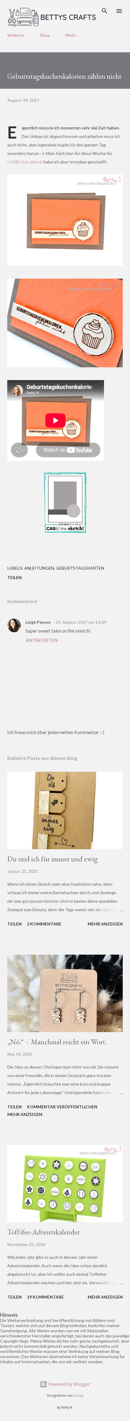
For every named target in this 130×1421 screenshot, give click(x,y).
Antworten (41, 640)
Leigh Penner (38, 622)
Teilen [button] (14, 577)
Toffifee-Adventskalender (43, 1232)
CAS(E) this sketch (25, 161)
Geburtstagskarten (80, 568)
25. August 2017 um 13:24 (81, 622)
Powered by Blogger (68, 1384)
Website (15, 35)
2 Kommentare (44, 923)
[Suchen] (104, 11)
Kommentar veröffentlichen (62, 1106)
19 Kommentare (45, 1296)
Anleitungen (39, 568)
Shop (45, 35)
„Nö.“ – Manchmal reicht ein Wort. (57, 1041)
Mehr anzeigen (105, 923)
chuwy (78, 1396)
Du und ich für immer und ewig (52, 858)
